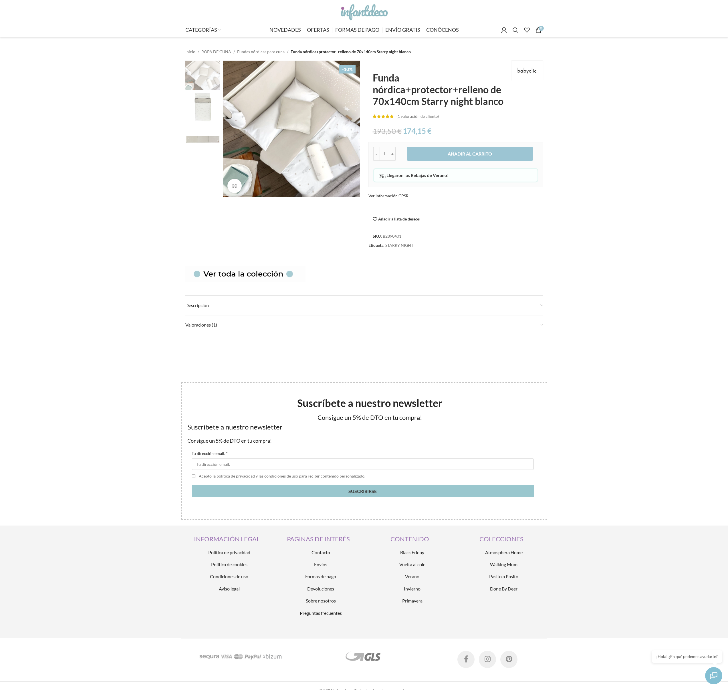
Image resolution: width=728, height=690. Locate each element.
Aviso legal (229, 588)
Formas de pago (320, 576)
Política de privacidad (229, 552)
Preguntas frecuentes (321, 613)
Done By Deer (503, 588)
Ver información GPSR (388, 195)
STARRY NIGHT (399, 245)
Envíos (320, 564)
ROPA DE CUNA (216, 51)
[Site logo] (363, 11)
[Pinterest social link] (508, 659)
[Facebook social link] (466, 659)
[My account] (504, 30)
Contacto (321, 552)
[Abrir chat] (713, 675)
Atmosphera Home (504, 552)
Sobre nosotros (321, 600)
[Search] (515, 30)
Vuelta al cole (412, 564)
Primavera (412, 600)
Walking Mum (503, 564)
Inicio (190, 51)
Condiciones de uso (229, 576)
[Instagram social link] (487, 659)
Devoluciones (320, 588)
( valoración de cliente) (417, 116)
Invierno (412, 588)
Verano (412, 576)
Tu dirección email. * (210, 453)
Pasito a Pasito (503, 576)
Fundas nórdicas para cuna (261, 51)
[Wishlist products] (527, 30)
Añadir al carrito (470, 153)
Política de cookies (229, 564)
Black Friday (412, 552)
